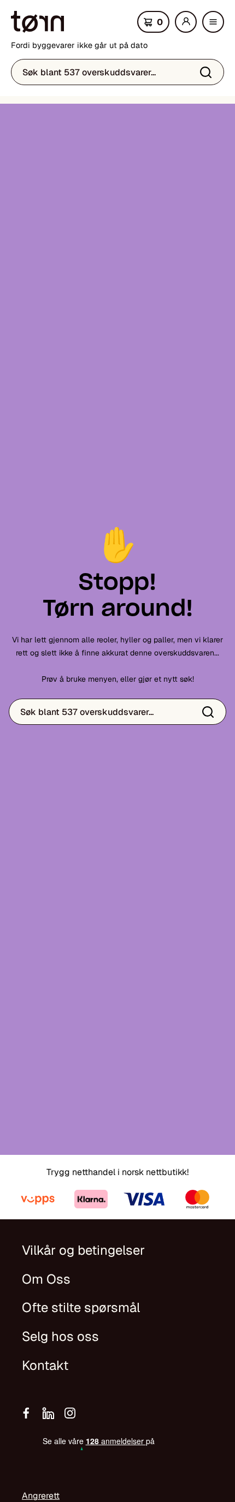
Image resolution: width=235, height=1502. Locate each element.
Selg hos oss (60, 1336)
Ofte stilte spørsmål (81, 1307)
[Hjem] (37, 22)
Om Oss (46, 1279)
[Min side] (186, 22)
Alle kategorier (215, 25)
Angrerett (41, 1495)
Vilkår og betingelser (83, 1250)
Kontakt (45, 1365)
